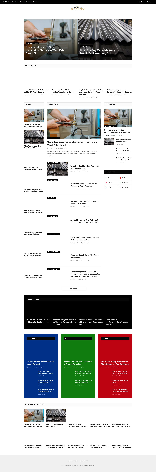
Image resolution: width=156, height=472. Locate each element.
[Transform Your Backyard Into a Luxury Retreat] (41, 351)
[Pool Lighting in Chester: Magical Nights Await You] (69, 373)
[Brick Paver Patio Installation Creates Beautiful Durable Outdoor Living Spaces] (31, 373)
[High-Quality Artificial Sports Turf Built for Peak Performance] (31, 382)
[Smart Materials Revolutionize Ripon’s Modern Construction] (117, 310)
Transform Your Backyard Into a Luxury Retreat (40, 363)
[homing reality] (78, 8)
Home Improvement (32, 43)
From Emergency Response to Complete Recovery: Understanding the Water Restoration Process (33, 276)
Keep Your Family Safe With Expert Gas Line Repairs (33, 254)
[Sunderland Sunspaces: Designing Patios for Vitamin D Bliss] (31, 391)
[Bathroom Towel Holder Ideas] (106, 382)
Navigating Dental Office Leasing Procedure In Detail (62, 91)
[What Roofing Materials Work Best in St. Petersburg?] (105, 39)
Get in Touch (141, 2)
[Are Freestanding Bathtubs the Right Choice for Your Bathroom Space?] (115, 351)
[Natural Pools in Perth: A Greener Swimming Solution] (69, 382)
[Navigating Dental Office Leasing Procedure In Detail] (64, 78)
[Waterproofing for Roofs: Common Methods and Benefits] (119, 78)
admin (27, 57)
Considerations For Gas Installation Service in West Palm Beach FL (45, 50)
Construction (52, 180)
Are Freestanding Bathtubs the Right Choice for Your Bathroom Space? (115, 363)
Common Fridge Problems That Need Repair (99, 446)
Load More (73, 288)
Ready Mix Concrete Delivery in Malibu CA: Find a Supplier (36, 91)
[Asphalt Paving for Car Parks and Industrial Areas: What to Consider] (92, 78)
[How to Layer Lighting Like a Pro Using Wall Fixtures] (106, 373)
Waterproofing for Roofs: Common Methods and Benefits (119, 91)
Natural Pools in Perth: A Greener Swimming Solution (83, 381)
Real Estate (51, 197)
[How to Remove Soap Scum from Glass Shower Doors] (106, 391)
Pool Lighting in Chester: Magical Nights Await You (83, 372)
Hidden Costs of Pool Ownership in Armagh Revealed (78, 363)
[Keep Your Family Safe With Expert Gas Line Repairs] (34, 244)
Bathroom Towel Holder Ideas (120, 381)
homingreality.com (89, 465)
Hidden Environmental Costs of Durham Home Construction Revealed (91, 322)
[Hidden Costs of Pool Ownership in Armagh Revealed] (78, 351)
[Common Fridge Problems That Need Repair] (100, 436)
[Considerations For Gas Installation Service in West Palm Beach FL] (51, 39)
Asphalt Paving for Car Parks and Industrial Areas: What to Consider (91, 92)
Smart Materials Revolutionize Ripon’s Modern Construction (117, 322)
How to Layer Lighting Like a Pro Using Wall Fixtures (119, 372)
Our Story (149, 2)
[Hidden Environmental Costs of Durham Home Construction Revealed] (91, 310)
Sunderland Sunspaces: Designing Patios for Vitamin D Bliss (46, 391)
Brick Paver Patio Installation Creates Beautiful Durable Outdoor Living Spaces (45, 372)
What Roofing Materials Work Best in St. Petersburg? (27, 1)
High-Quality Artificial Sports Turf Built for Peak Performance (45, 381)
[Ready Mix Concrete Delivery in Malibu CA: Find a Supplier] (36, 78)
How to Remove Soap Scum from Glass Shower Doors (120, 391)
